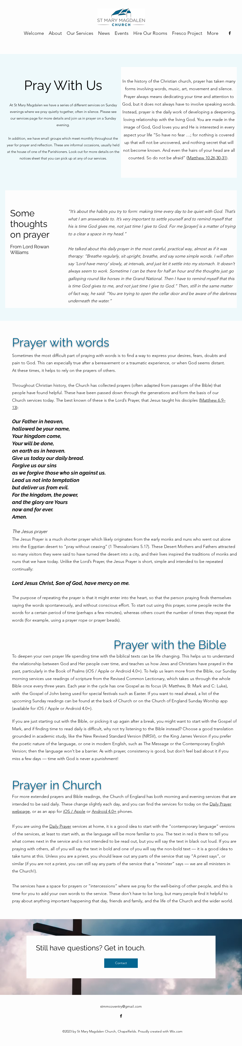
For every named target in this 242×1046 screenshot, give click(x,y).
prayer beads (106, 620)
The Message (156, 743)
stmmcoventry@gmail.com (121, 1006)
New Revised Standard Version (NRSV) (119, 736)
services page (27, 118)
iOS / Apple (98, 671)
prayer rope (76, 620)
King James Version (188, 736)
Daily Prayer (60, 826)
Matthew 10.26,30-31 (207, 157)
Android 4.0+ (128, 671)
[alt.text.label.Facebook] (229, 33)
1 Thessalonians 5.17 (129, 546)
